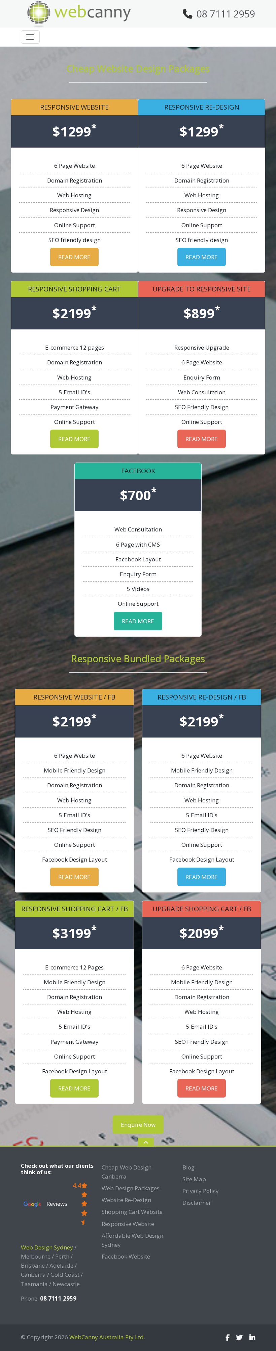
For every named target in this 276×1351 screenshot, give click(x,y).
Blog (188, 1167)
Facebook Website (126, 1256)
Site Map (194, 1179)
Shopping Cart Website (132, 1212)
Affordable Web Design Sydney (132, 1240)
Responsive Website (128, 1224)
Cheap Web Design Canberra (126, 1171)
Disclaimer (196, 1202)
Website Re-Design (126, 1200)
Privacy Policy (200, 1191)
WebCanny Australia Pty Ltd (106, 1337)
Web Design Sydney (47, 1247)
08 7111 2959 (226, 13)
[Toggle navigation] (30, 37)
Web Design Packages (131, 1188)
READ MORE (74, 257)
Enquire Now (138, 1124)
